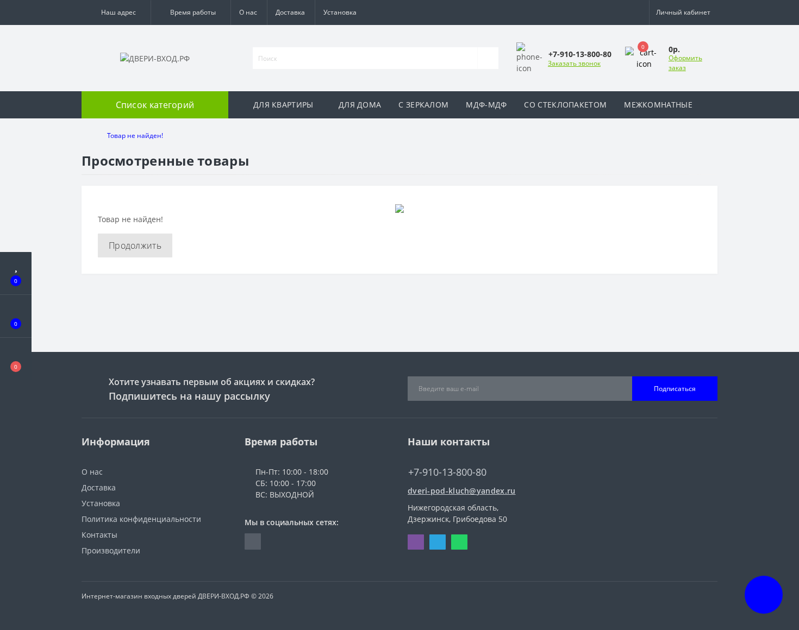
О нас (248, 12)
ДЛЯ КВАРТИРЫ (283, 104)
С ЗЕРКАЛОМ (423, 104)
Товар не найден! (135, 135)
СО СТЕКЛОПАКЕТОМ (565, 104)
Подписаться (675, 388)
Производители (111, 550)
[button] (116, 12)
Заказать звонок (574, 63)
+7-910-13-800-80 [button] (447, 472)
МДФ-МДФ (486, 104)
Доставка (290, 12)
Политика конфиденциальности (141, 519)
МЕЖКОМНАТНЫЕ (658, 104)
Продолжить (135, 245)
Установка (340, 12)
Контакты (99, 535)
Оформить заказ (685, 62)
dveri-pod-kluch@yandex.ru (462, 491)
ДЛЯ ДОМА (360, 104)
